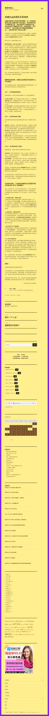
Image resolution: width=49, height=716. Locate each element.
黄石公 (7, 611)
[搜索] (34, 344)
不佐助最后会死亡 (10, 458)
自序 (13, 634)
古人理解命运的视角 (10, 467)
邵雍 (7, 604)
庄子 (7, 583)
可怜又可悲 (14, 508)
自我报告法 (16, 634)
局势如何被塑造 (9, 462)
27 (20, 434)
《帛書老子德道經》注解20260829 (11, 373)
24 (7, 434)
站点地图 (6, 712)
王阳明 (21, 629)
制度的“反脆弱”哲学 (16, 487)
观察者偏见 (24, 634)
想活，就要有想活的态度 (11, 456)
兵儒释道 (7, 680)
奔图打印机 (31, 621)
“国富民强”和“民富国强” (17, 547)
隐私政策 (11, 712)
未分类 (7, 590)
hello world (7, 514)
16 (34, 429)
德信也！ (8, 472)
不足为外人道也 (9, 469)
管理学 (20, 631)
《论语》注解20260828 (9, 376)
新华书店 (18, 627)
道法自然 (33, 634)
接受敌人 (14, 558)
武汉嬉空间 (17, 629)
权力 (14, 629)
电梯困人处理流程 (8, 631)
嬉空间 (6, 624)
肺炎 (30, 631)
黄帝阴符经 (11, 637)
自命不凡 (14, 541)
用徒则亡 (32, 629)
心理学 (7, 585)
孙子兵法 (16, 624)
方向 (26, 627)
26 (16, 434)
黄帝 (7, 610)
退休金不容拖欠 (15, 492)
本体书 (12, 629)
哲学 (7, 576)
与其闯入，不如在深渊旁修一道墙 (14, 465)
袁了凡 (7, 599)
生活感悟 (8, 592)
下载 (17, 369)
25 (11, 434)
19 (16, 432)
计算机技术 (8, 601)
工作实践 (8, 581)
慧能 (7, 586)
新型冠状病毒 (23, 627)
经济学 (7, 595)
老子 (7, 597)
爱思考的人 (9, 7)
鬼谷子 (7, 608)
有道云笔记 (8, 629)
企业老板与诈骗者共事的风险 (18, 525)
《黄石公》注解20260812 (9, 379)
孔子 (7, 577)
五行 (14, 621)
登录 (16, 306)
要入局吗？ (8, 460)
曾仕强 (29, 627)
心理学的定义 (7, 627)
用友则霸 (25, 629)
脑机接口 (8, 634)
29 (30, 434)
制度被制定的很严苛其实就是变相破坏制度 (21, 563)
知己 (15, 631)
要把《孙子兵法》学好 (11, 453)
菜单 (42, 8)
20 (20, 432)
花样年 (20, 634)
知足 (17, 631)
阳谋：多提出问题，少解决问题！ (19, 519)
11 (11, 429)
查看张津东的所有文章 (28, 290)
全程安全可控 (18, 621)
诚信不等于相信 (9, 471)
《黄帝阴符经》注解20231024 (10, 393)
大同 (27, 621)
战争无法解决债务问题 (11, 451)
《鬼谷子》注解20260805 (9, 383)
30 (34, 434)
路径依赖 (14, 530)
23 (34, 432)
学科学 (6, 699)
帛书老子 (26, 624)
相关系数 (12, 631)
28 (25, 434)
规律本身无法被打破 (17, 514)
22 (30, 432)
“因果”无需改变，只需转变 (18, 497)
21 (25, 432)
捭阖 (15, 627)
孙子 (7, 579)
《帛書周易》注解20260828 (10, 369)
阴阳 (6, 637)
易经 (7, 588)
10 (7, 429)
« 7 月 (11, 439)
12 (16, 429)
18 (11, 432)
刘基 (7, 574)
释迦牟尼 (8, 606)
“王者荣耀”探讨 (15, 503)
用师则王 (28, 629)
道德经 (30, 634)
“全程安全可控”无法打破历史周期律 (20, 536)
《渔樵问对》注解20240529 (10, 389)
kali (11, 621)
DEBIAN (7, 621)
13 (20, 429)
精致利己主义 (25, 631)
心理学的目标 (12, 627)
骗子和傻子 (14, 552)
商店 (6, 708)
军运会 (24, 621)
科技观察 (18, 295)
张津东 (8, 295)
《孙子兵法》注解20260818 (10, 386)
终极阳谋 (8, 455)
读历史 (7, 602)
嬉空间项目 (10, 624)
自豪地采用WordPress (23, 712)
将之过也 (22, 624)
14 (25, 429)
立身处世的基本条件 (10, 476)
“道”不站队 (8, 464)
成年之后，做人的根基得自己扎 (13, 474)
